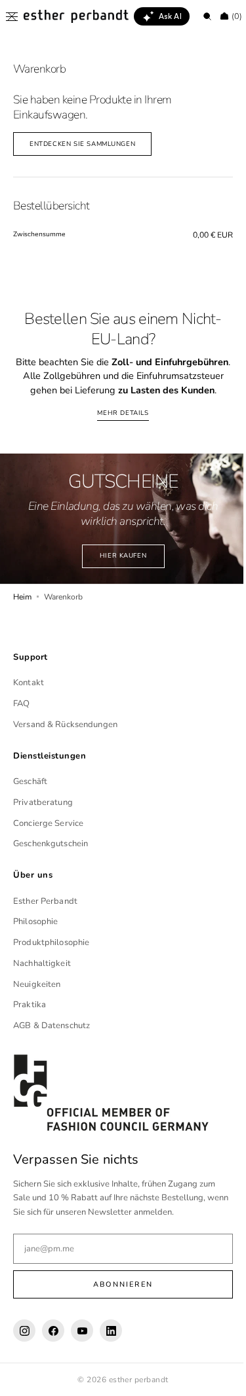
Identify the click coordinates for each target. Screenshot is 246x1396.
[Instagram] (24, 1345)
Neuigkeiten (36, 998)
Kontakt (28, 697)
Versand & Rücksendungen (65, 739)
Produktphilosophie (51, 957)
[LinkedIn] (111, 1345)
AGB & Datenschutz (51, 1040)
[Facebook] (53, 1345)
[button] (11, 16)
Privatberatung (43, 817)
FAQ (21, 718)
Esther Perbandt (45, 915)
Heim (22, 610)
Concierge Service (48, 837)
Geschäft (30, 796)
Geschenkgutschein (50, 858)
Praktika (29, 1019)
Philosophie (35, 936)
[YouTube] (82, 1345)
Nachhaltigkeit (42, 978)
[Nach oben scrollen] (216, 1376)
